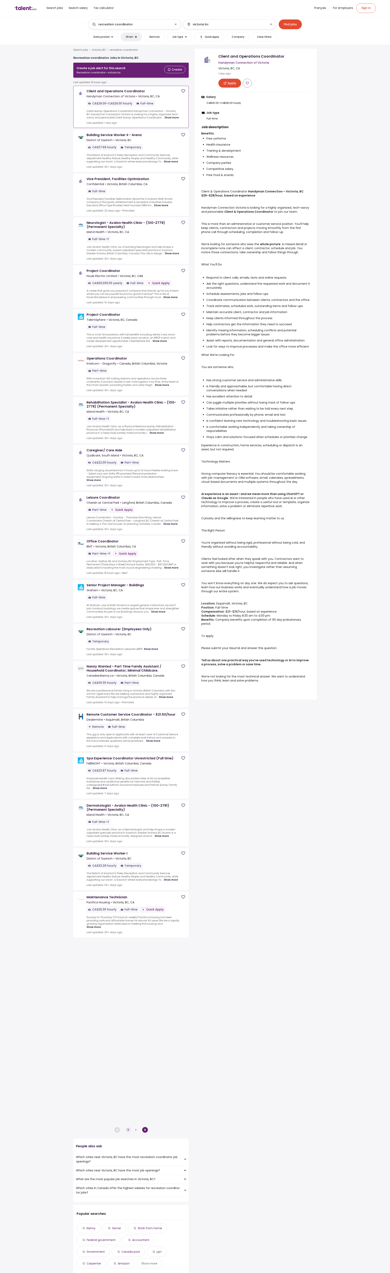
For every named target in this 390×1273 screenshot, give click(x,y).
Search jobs (80, 50)
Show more (172, 117)
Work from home (150, 1228)
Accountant (140, 1240)
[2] (145, 1130)
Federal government (101, 1240)
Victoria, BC (99, 50)
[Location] (226, 24)
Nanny (91, 1228)
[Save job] (183, 91)
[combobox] (134, 24)
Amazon (124, 1263)
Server (116, 1228)
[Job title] (131, 24)
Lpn (159, 1252)
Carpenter (94, 1263)
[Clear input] (176, 24)
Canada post (130, 1252)
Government (96, 1252)
